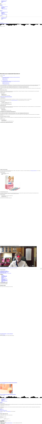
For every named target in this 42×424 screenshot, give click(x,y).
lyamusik (4, 411)
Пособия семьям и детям (4, 280)
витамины (10, 267)
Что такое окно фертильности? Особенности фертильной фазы (8, 382)
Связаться (1, 15)
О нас (0, 409)
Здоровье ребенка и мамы (4, 276)
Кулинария (2, 277)
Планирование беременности (4, 6)
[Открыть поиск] (0, 3)
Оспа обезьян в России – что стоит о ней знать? (6, 333)
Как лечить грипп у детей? (3, 272)
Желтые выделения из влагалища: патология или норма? (8, 394)
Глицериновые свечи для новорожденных (4, 271)
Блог (1, 2)
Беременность (2, 12)
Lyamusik (4, 395)
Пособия (2, 18)
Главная (1, 23)
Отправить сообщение (2, 423)
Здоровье (2, 8)
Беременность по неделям (4, 0)
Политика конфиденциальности (3, 410)
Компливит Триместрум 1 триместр (7, 81)
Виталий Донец (9, 411)
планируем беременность (14, 267)
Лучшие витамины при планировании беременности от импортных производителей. (10, 77)
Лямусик (1, 5)
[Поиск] (41, 268)
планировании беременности (34, 170)
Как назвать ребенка (3, 1)
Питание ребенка (3, 7)
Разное (2, 281)
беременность (7, 267)
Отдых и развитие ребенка (4, 14)
